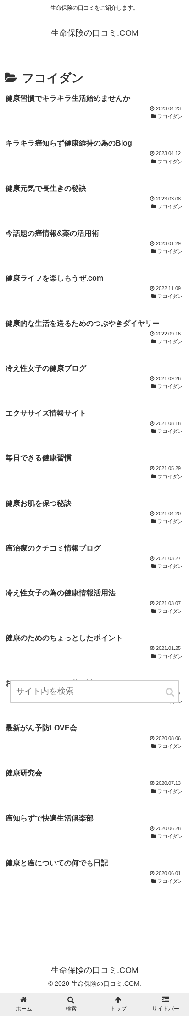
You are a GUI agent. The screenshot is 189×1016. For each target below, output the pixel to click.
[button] (170, 692)
